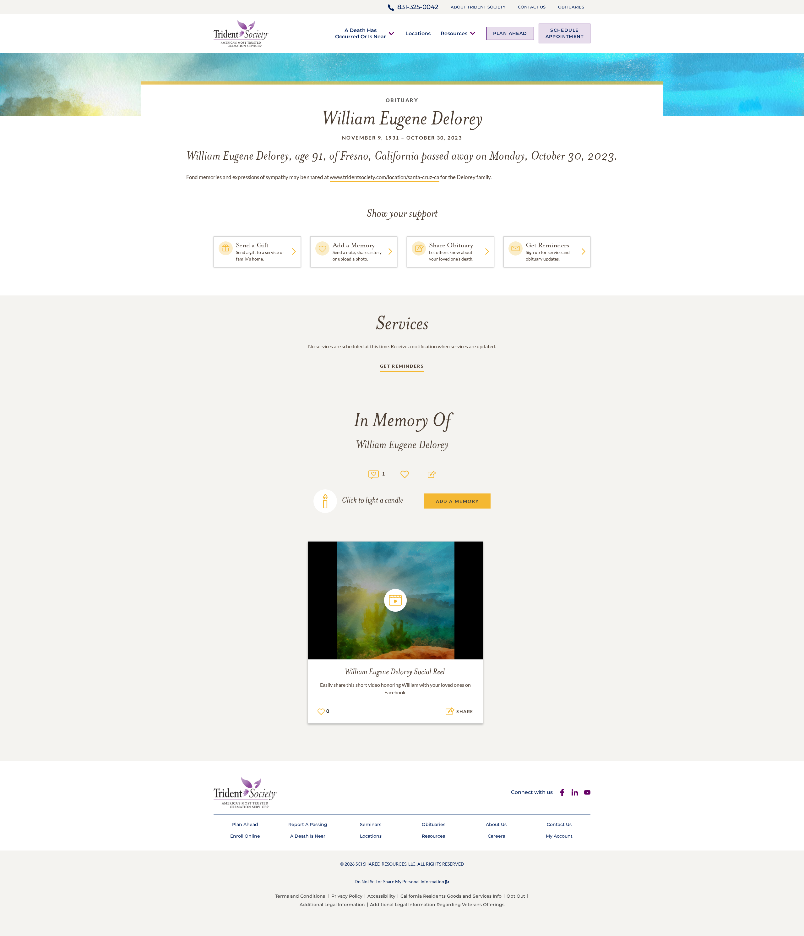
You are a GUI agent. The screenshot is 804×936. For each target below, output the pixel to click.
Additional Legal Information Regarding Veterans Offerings (437, 904)
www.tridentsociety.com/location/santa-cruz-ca (384, 177)
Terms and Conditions (300, 896)
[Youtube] (587, 792)
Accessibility (381, 896)
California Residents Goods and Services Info (451, 896)
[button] (360, 33)
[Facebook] (562, 792)
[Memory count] (373, 474)
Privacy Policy (346, 896)
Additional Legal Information (332, 904)
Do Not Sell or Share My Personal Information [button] (399, 881)
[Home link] (241, 33)
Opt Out (516, 896)
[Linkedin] (575, 792)
